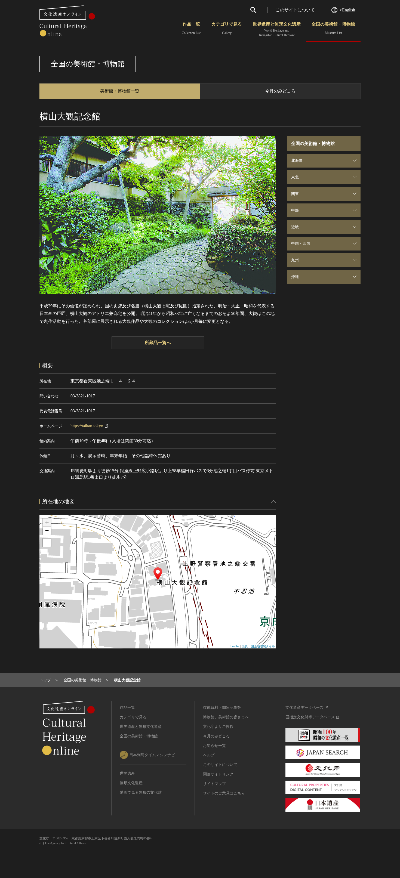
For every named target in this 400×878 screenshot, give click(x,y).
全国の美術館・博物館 (333, 28)
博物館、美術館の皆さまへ (226, 717)
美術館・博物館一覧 (119, 91)
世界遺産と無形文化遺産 (277, 29)
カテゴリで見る (226, 28)
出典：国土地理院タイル (258, 646)
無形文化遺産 (131, 783)
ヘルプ (208, 755)
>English (347, 10)
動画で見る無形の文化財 (141, 792)
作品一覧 (191, 28)
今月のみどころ (280, 91)
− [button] (47, 530)
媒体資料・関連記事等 (222, 708)
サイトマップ (214, 784)
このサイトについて (295, 10)
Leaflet (234, 646)
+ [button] (47, 522)
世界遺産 (127, 773)
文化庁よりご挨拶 (218, 727)
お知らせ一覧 (214, 746)
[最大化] (47, 543)
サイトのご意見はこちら (224, 793)
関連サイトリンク (218, 774)
